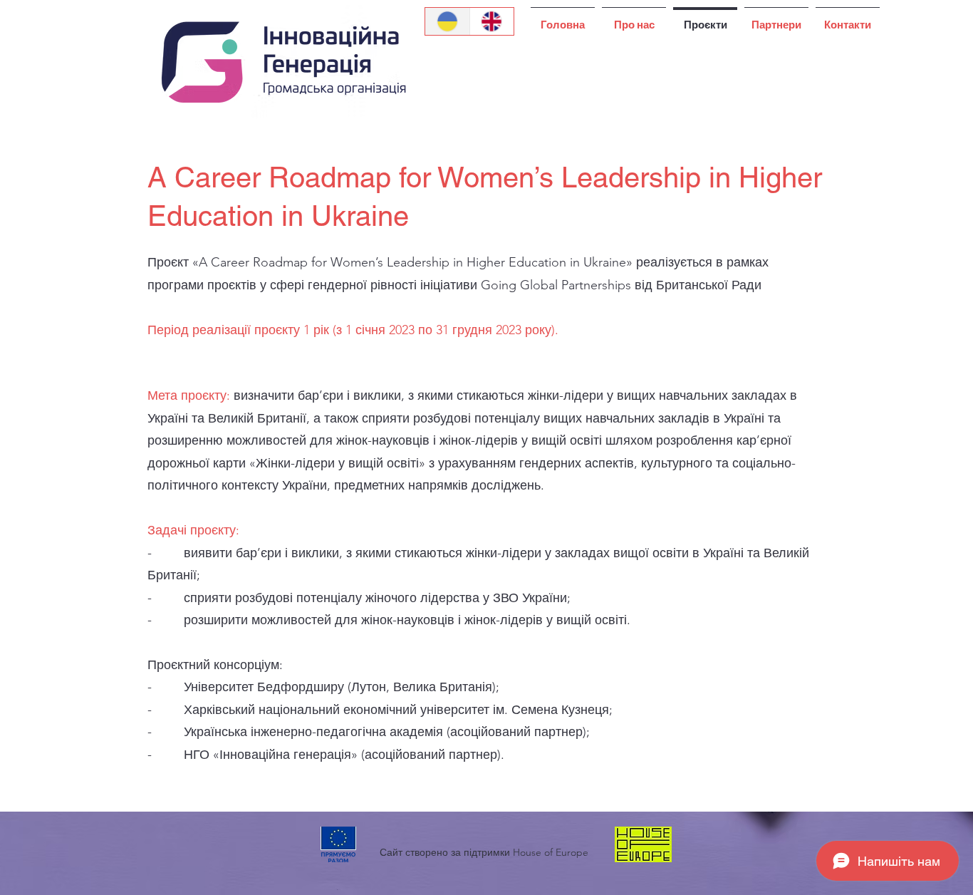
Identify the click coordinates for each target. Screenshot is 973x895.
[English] (491, 21)
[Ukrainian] (447, 21)
